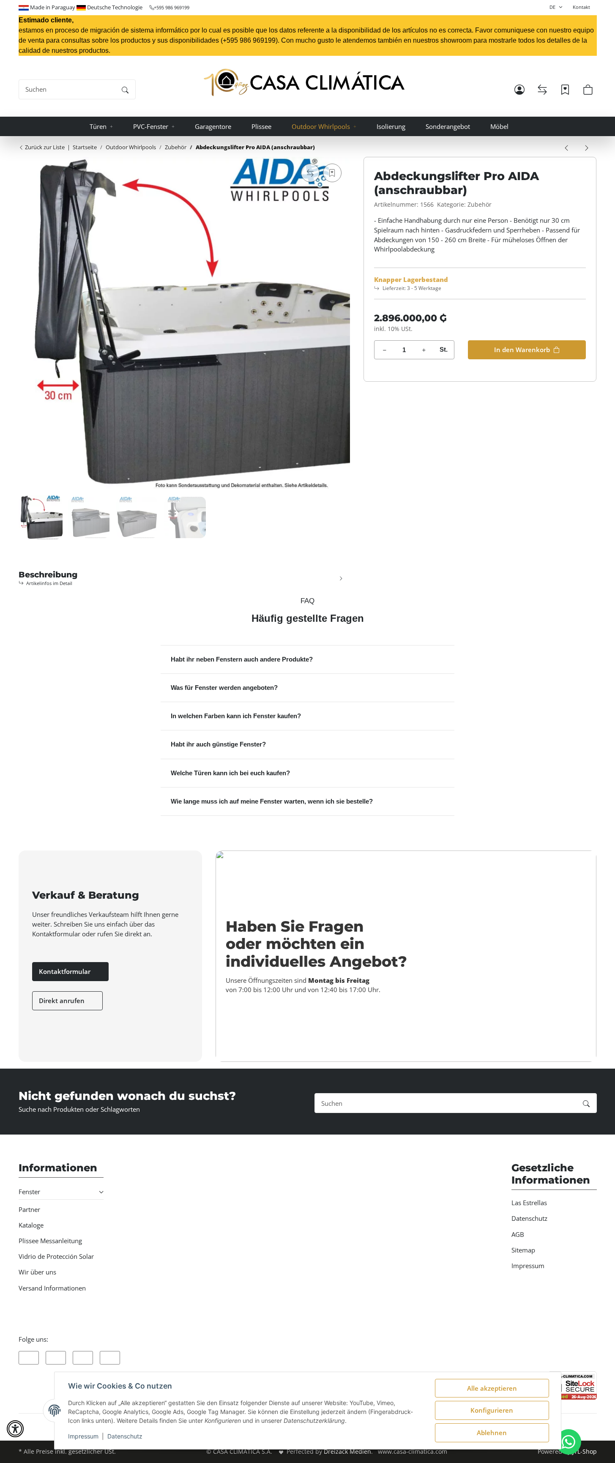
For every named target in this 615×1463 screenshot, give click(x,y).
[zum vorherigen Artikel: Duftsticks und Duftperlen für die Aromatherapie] (566, 147)
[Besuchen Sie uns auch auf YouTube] (56, 1358)
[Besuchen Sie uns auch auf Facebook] (29, 1358)
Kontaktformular (65, 971)
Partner (29, 1209)
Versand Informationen (52, 1288)
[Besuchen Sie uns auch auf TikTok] (110, 1358)
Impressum (83, 1436)
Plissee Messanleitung (50, 1240)
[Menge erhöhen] (424, 350)
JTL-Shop (584, 1451)
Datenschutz (124, 1436)
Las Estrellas (529, 1202)
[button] (519, 89)
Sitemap (523, 1250)
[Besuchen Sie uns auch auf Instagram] (83, 1358)
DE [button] (552, 7)
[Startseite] (304, 83)
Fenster (29, 1191)
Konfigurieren (491, 1410)
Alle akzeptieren (492, 1388)
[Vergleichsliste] (542, 89)
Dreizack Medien (347, 1451)
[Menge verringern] (384, 350)
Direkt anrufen (62, 1000)
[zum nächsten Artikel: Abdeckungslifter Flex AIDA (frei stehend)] (587, 147)
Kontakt (581, 7)
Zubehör (479, 204)
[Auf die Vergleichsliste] (310, 173)
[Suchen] (125, 89)
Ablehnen (492, 1432)
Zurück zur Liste (44, 147)
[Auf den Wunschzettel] (332, 173)
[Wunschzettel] (565, 89)
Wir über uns (37, 1272)
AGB (517, 1234)
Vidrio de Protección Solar (56, 1256)
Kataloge (31, 1225)
